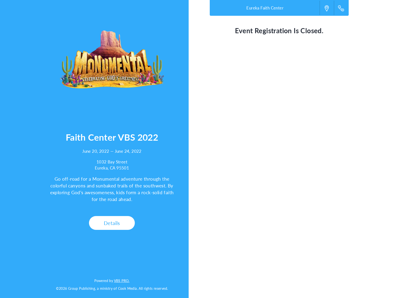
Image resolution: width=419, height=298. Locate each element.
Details (112, 222)
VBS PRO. (121, 280)
